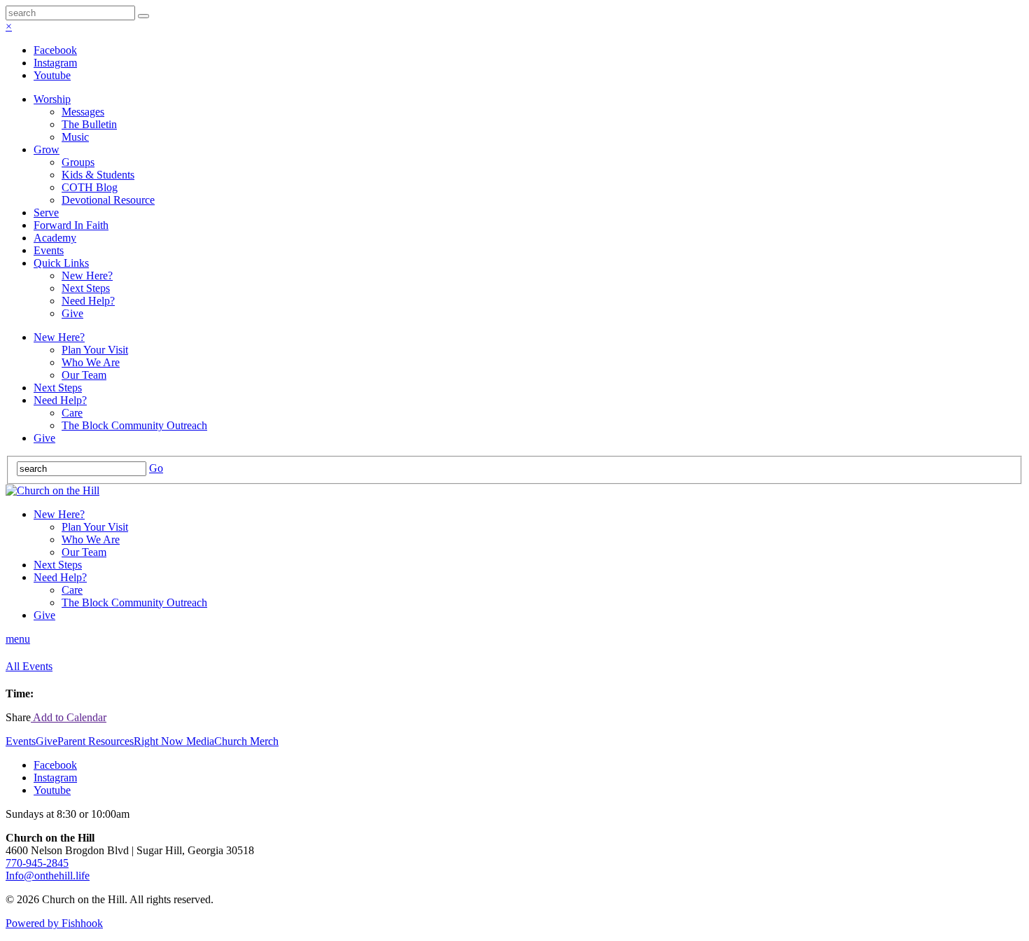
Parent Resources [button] (95, 741)
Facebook (55, 50)
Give (72, 313)
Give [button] (46, 741)
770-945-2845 (37, 863)
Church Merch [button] (246, 741)
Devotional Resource (108, 200)
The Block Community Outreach (134, 425)
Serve (46, 212)
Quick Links (61, 263)
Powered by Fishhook (54, 923)
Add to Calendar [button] (68, 717)
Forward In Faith (71, 225)
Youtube (52, 75)
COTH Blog (90, 187)
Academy (55, 238)
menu (18, 639)
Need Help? (88, 301)
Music (75, 137)
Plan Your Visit (95, 350)
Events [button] (21, 741)
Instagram (55, 63)
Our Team (84, 375)
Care (72, 413)
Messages (83, 112)
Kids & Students (98, 175)
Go (156, 468)
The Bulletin (89, 124)
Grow (46, 149)
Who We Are (91, 362)
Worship (52, 99)
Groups (78, 162)
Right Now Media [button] (174, 741)
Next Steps (86, 288)
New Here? (87, 275)
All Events (29, 666)
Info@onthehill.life (48, 875)
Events (49, 250)
